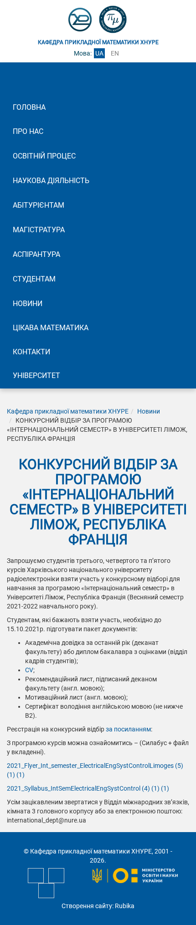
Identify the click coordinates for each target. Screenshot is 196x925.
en (115, 53)
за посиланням (128, 729)
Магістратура (39, 229)
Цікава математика (50, 327)
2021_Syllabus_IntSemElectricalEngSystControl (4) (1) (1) (88, 788)
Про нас (28, 131)
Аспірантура (36, 254)
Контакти (31, 352)
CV (29, 670)
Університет (36, 375)
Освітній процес (44, 156)
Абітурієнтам (38, 205)
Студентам (34, 279)
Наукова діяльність (51, 180)
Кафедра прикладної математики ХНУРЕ (68, 411)
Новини (27, 303)
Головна (29, 107)
